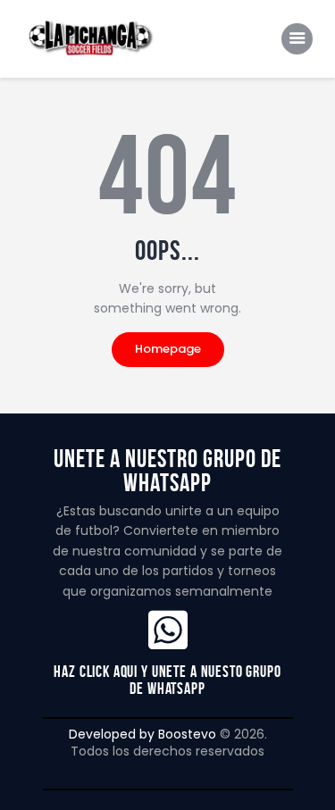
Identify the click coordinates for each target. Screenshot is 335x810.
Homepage (168, 348)
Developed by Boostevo (142, 734)
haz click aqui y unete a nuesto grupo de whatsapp (167, 680)
